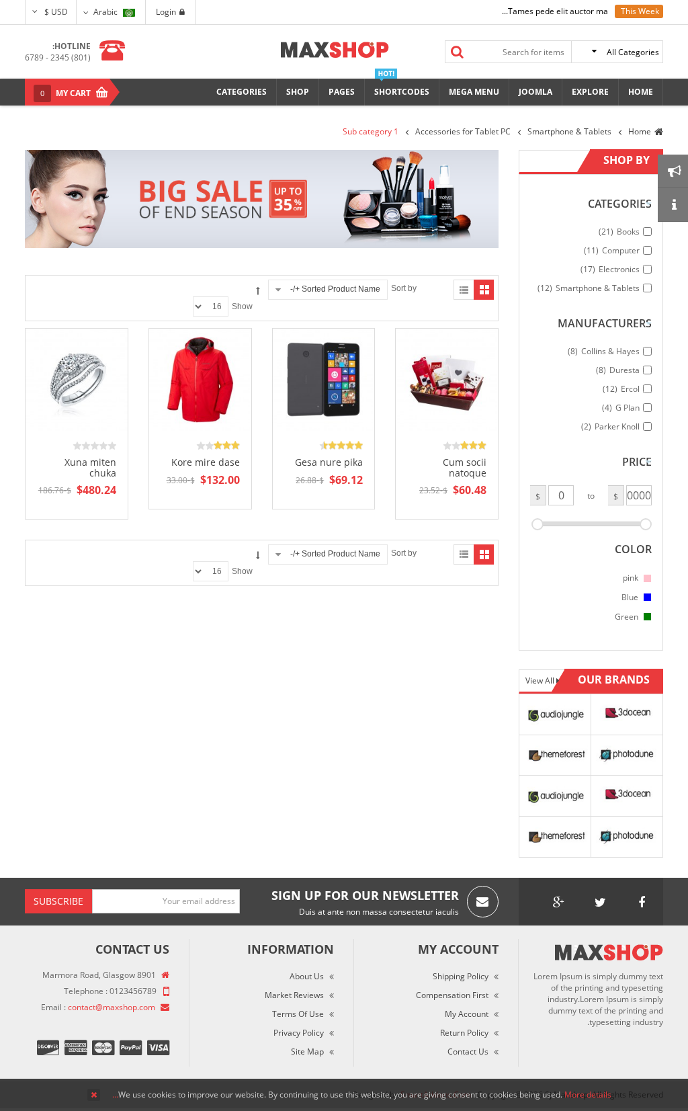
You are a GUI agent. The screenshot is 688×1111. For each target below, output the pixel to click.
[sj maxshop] (335, 50)
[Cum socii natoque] (447, 379)
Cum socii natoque (464, 467)
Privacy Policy (298, 1032)
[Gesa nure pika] (324, 379)
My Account (466, 1014)
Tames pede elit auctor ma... (555, 11)
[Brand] (555, 713)
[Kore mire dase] (200, 379)
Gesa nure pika (329, 462)
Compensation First (452, 995)
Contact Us (467, 1051)
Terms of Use (298, 1014)
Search (457, 52)
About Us (307, 976)
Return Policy (464, 1032)
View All (540, 680)
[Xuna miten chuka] (77, 379)
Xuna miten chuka (90, 467)
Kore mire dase (205, 462)
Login (166, 11)
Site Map (307, 1051)
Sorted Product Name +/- (335, 289)
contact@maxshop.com (111, 1007)
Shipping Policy (460, 976)
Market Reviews (294, 995)
